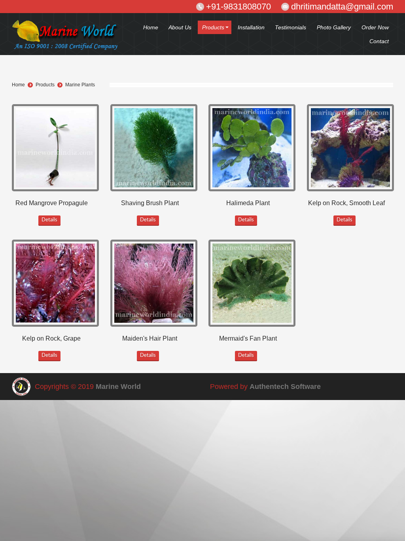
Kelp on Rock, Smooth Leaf (346, 203)
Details (49, 220)
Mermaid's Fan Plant (248, 338)
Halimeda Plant (248, 203)
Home (18, 85)
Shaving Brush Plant (150, 203)
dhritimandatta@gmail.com (342, 6)
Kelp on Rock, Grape (51, 338)
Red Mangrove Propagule (51, 203)
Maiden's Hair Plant (149, 338)
